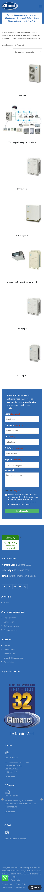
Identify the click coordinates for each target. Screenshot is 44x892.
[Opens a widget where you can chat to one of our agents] (35, 888)
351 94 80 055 (21, 570)
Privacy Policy (21, 884)
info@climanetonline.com (22, 576)
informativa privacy (20, 494)
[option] (22, 799)
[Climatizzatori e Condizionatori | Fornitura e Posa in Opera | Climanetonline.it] (10, 6)
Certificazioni (9, 622)
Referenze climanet (11, 626)
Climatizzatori (9, 650)
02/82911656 (12, 772)
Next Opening (20, 839)
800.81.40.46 (24, 565)
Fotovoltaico (9, 662)
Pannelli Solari (9, 654)
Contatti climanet (11, 630)
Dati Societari (7, 887)
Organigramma (10, 618)
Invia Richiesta (22, 511)
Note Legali (20, 887)
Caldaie (7, 645)
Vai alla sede (10, 777)
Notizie (6, 602)
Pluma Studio (15, 880)
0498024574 (12, 807)
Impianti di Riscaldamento (14, 658)
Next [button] (41, 799)
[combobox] (27, 51)
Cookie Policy (7, 884)
